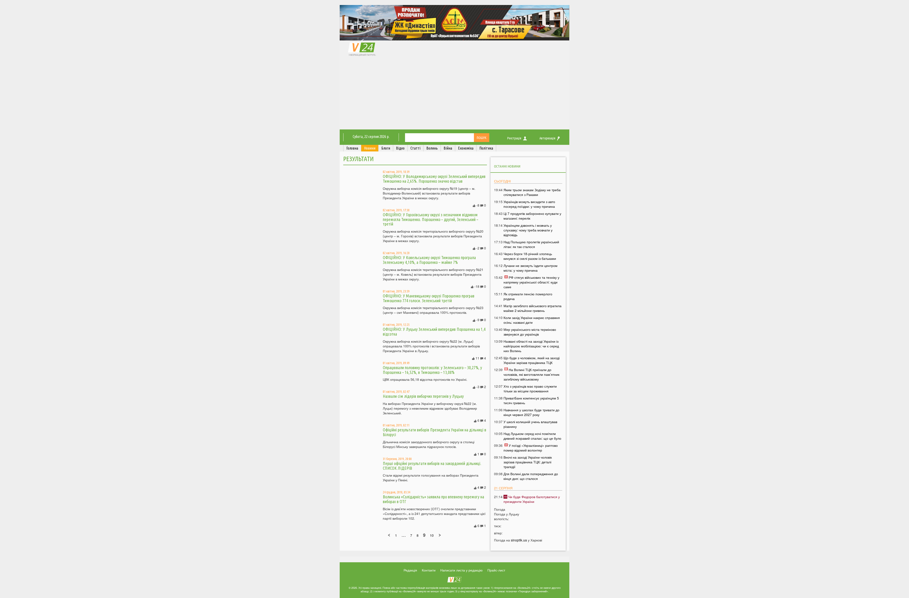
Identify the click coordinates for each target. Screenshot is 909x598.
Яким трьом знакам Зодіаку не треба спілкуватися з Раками (532, 192)
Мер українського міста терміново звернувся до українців (530, 332)
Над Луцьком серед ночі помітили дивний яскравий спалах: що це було (532, 436)
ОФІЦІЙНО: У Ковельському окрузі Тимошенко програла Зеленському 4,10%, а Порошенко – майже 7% (429, 260)
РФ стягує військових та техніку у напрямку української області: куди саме (531, 282)
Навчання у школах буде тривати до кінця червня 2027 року (531, 412)
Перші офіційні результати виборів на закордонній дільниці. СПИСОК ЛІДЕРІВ (432, 465)
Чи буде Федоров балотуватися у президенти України (532, 499)
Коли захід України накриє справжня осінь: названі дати (532, 320)
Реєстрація (514, 138)
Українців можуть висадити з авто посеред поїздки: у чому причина (529, 204)
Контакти (429, 570)
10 (432, 535)
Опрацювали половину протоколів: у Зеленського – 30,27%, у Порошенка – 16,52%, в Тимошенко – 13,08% (432, 370)
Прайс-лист (496, 570)
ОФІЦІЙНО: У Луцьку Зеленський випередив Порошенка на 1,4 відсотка (434, 331)
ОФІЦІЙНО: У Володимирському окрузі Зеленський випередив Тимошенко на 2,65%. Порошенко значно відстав (434, 178)
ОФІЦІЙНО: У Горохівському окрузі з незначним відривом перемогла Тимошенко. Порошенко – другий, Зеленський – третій (430, 219)
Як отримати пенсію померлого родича (528, 296)
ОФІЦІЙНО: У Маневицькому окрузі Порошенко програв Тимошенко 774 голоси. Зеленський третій (428, 298)
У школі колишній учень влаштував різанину (530, 424)
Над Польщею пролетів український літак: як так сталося (531, 244)
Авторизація (547, 138)
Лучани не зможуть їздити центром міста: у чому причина (530, 268)
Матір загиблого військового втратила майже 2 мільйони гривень (532, 308)
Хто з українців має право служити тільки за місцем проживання (530, 388)
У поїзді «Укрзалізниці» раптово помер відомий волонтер (531, 447)
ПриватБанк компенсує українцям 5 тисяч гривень (531, 400)
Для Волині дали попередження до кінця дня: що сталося (531, 476)
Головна (352, 148)
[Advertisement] (454, 94)
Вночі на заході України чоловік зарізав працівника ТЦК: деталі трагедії (528, 462)
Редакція (410, 570)
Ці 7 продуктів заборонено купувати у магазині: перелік (532, 216)
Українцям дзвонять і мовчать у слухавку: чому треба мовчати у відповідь (528, 230)
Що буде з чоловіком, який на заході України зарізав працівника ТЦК (532, 360)
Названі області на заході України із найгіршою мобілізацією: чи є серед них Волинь (531, 346)
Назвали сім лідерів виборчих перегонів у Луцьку (423, 396)
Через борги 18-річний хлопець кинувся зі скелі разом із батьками (530, 256)
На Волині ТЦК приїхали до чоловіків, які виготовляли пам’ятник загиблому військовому (531, 374)
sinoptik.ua (519, 540)
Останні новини (507, 166)
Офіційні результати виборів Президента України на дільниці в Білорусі (434, 432)
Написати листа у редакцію (461, 570)
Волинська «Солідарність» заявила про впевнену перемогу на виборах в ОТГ (433, 499)
